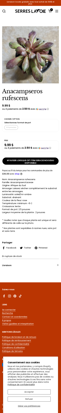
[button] (4, 11)
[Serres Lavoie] (30, 11)
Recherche (7, 313)
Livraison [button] (6, 265)
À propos (6, 320)
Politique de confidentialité (21, 384)
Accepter (29, 391)
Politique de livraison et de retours (19, 337)
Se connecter (9, 309)
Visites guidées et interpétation (18, 323)
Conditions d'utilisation (13, 347)
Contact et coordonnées (14, 316)
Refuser (29, 399)
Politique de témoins (12, 351)
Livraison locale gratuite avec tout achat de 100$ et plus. (30, 3)
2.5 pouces (11, 127)
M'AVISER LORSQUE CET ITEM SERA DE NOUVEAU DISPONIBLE (30, 161)
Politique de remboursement (16, 340)
